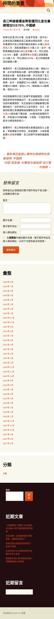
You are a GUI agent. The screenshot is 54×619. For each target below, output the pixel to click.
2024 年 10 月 (8, 376)
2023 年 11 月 (8, 425)
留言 (6, 200)
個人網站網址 (10, 232)
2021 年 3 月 (8, 443)
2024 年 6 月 (8, 394)
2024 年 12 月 (8, 367)
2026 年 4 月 (8, 300)
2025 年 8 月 (8, 331)
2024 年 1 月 (8, 416)
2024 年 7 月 (8, 389)
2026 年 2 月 (8, 309)
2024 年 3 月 (8, 407)
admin (37, 29)
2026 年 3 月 (8, 304)
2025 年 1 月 (8, 362)
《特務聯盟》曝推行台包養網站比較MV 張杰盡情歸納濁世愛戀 (19, 528)
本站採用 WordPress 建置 (14, 613)
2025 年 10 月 (8, 322)
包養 (32, 54)
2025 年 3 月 (8, 353)
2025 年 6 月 (8, 340)
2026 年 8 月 (8, 282)
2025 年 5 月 (8, 344)
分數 (5, 473)
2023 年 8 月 (8, 439)
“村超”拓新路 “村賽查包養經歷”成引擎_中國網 (27, 165)
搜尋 (8, 490)
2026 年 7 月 (8, 286)
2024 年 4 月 (8, 403)
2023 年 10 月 (8, 430)
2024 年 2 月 (8, 412)
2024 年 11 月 (8, 371)
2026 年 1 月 (8, 313)
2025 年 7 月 (8, 335)
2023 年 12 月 (8, 421)
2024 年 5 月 (8, 398)
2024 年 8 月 (8, 385)
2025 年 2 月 (8, 358)
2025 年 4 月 (8, 349)
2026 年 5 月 (8, 295)
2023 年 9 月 (8, 434)
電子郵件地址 (10, 226)
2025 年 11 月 (8, 318)
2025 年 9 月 (8, 326)
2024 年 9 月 (8, 380)
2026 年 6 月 (8, 291)
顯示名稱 (8, 220)
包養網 (26, 51)
